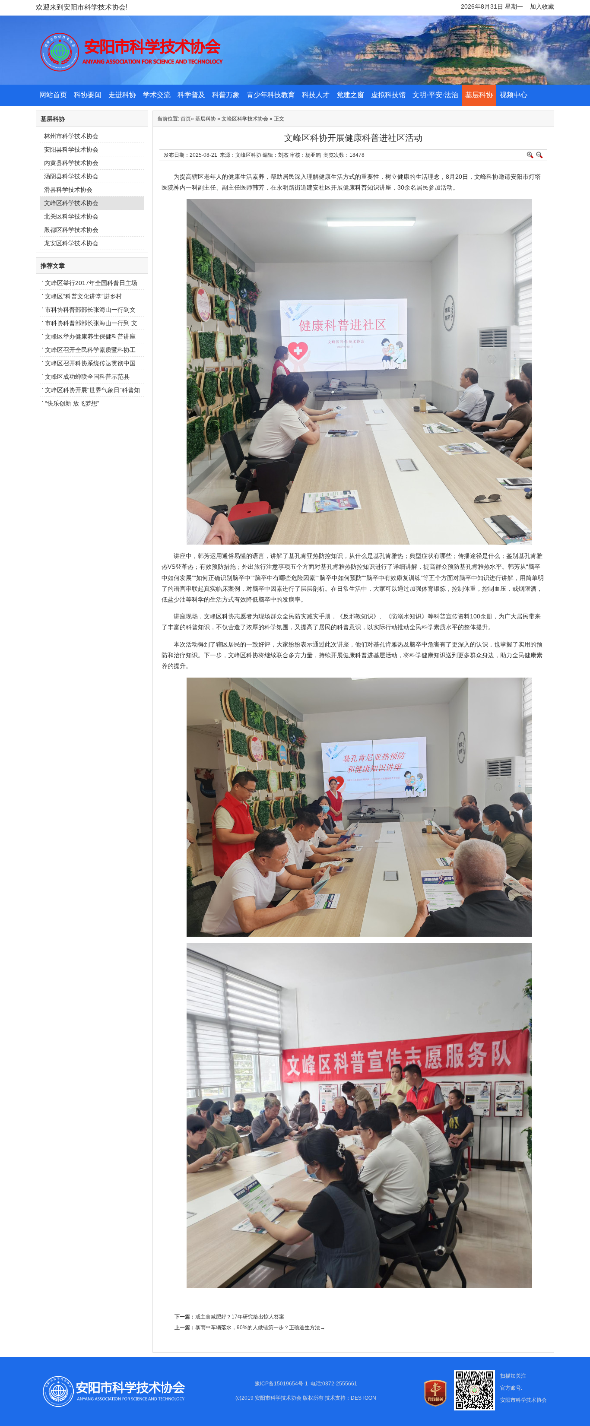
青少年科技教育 (271, 94)
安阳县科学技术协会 (71, 149)
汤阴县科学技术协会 (71, 176)
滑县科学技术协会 (68, 189)
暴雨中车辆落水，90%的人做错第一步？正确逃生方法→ (260, 1328)
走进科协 (122, 94)
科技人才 (316, 94)
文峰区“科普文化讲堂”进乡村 (83, 296)
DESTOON (363, 1398)
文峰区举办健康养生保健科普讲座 (90, 336)
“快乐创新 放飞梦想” (72, 403)
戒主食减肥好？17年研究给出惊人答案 (239, 1317)
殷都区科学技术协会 (71, 229)
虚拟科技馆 (388, 94)
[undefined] (406, 83)
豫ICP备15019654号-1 (281, 1384)
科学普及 (191, 94)
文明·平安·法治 (435, 94)
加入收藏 (542, 6)
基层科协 (479, 94)
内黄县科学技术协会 (71, 162)
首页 (186, 119)
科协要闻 (88, 94)
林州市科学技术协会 (71, 136)
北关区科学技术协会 (71, 216)
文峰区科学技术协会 (71, 203)
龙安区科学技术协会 (71, 243)
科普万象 (226, 94)
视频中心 (513, 94)
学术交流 (157, 94)
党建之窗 (350, 94)
